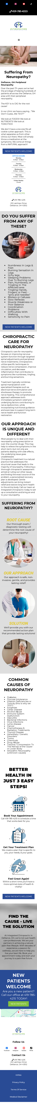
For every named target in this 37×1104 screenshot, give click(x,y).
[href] (18, 1013)
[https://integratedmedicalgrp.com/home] (18, 26)
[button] (18, 40)
